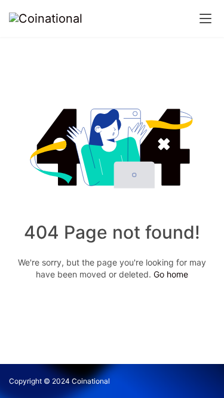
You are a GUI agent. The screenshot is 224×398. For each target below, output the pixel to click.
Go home (171, 274)
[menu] (205, 18)
